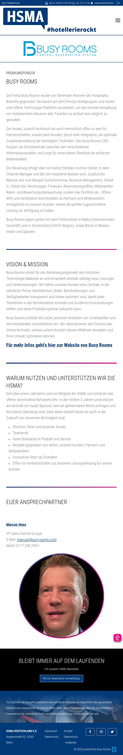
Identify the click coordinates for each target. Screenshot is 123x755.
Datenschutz (52, 736)
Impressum (51, 731)
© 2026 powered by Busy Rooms (93, 749)
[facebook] (90, 732)
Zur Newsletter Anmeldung (63, 678)
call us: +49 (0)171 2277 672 (60, 3)
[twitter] (112, 732)
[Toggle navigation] (118, 20)
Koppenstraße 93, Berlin (104, 3)
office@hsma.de (12, 3)
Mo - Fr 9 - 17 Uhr (83, 3)
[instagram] (101, 732)
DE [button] (119, 3)
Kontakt (68, 731)
